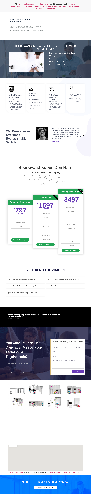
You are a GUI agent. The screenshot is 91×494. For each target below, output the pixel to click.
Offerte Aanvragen (20, 240)
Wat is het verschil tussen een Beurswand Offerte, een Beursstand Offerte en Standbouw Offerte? (22, 293)
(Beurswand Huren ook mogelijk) (45, 173)
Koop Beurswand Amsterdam (53, 472)
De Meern (29, 6)
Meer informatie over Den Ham (17, 472)
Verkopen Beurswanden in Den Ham (33, 4)
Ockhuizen (50, 8)
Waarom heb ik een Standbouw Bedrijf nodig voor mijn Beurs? (64, 279)
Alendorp (57, 6)
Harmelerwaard (17, 6)
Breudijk (75, 6)
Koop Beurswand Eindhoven (66, 472)
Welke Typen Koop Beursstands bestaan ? (59, 286)
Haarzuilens (39, 6)
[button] (34, 135)
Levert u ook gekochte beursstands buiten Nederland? (22, 279)
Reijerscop (40, 8)
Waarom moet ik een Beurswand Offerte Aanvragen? (22, 286)
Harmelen (49, 6)
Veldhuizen (66, 6)
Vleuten (73, 4)
